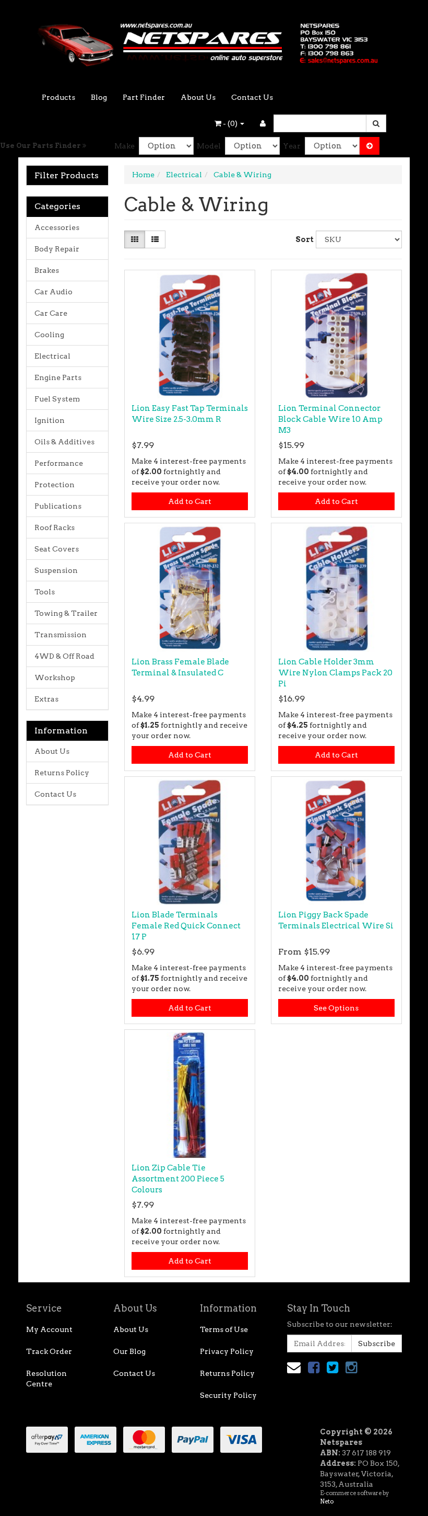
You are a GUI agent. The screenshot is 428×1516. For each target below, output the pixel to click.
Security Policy (228, 1395)
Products (58, 97)
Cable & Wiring (242, 174)
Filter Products (66, 175)
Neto (327, 1501)
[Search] (376, 123)
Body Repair (56, 249)
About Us (198, 97)
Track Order (49, 1351)
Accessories (56, 227)
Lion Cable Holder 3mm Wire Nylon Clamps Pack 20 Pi (335, 672)
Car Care (50, 313)
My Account (49, 1329)
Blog (99, 97)
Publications (57, 506)
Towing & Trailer (66, 613)
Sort (301, 239)
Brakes (46, 270)
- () (230, 123)
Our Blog (129, 1351)
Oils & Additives (64, 442)
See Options (336, 1008)
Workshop (54, 677)
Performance (58, 463)
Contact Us (252, 97)
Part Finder (144, 97)
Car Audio (53, 292)
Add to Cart (189, 501)
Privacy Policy (227, 1351)
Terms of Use (224, 1329)
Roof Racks (54, 527)
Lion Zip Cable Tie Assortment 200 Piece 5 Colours (178, 1179)
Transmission (60, 634)
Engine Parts (57, 377)
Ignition (49, 420)
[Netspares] (214, 41)
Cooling (49, 334)
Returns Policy (61, 772)
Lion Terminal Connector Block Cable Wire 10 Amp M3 (330, 419)
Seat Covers (56, 549)
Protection (54, 484)
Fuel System (57, 399)
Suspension (56, 570)
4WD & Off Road (64, 656)
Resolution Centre (46, 1378)
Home (143, 174)
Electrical (52, 356)
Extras (46, 699)
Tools (44, 592)
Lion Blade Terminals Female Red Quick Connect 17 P (186, 925)
